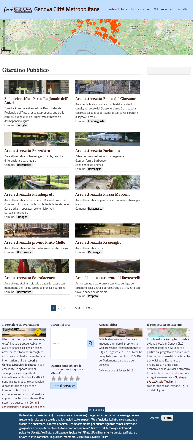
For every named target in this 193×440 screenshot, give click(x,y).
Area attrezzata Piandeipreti (29, 194)
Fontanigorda (96, 121)
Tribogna (22, 217)
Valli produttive (163, 9)
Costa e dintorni (117, 9)
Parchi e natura (140, 9)
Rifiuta (167, 417)
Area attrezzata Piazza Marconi (102, 194)
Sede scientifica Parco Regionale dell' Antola (36, 100)
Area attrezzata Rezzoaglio (98, 242)
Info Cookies (96, 410)
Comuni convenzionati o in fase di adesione (23, 405)
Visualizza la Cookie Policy (92, 437)
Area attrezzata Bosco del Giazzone (105, 98)
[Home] (19, 9)
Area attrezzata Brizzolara (27, 150)
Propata (93, 296)
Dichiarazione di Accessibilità (116, 370)
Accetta (155, 418)
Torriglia (22, 125)
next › (78, 308)
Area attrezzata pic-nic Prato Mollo (34, 242)
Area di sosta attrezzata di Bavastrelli (107, 277)
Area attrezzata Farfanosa (97, 150)
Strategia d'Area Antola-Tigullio (167, 379)
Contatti (182, 9)
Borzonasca (24, 165)
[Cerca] (90, 343)
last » (88, 308)
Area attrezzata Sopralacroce (29, 277)
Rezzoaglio (94, 169)
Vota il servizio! (63, 385)
